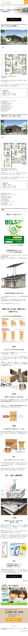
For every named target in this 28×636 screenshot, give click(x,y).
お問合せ (14, 619)
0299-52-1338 (15, 612)
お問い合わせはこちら (14, 576)
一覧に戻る (25, 580)
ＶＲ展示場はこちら (14, 19)
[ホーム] (1, 5)
